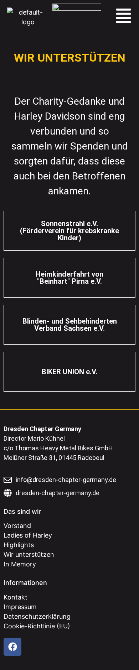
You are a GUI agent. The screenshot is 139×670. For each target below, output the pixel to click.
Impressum (20, 607)
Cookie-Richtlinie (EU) (37, 626)
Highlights (19, 545)
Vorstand (17, 525)
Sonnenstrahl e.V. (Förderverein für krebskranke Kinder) (69, 230)
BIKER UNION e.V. (69, 371)
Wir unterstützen (29, 554)
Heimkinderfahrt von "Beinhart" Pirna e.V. (69, 278)
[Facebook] (12, 647)
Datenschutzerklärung (37, 616)
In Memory (20, 564)
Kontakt (15, 597)
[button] (123, 16)
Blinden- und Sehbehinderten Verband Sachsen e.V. (69, 325)
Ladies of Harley (28, 535)
